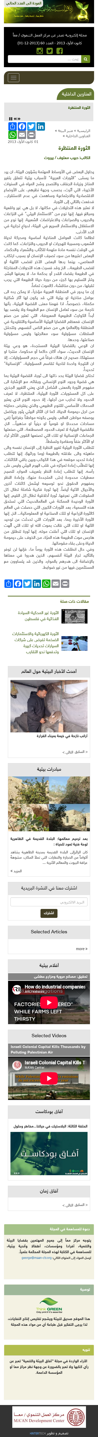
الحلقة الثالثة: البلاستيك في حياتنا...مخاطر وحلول (51, 1126)
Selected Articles (49, 932)
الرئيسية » (82, 130)
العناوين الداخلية (78, 135)
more (80, 948)
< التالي (67, 752)
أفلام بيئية (49, 966)
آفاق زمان (49, 1191)
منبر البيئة (65, 130)
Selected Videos (49, 1036)
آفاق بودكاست (49, 1112)
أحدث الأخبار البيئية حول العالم (49, 672)
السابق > (81, 752)
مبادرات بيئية (49, 770)
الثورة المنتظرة (79, 108)
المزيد (17, 871)
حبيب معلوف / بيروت (61, 158)
